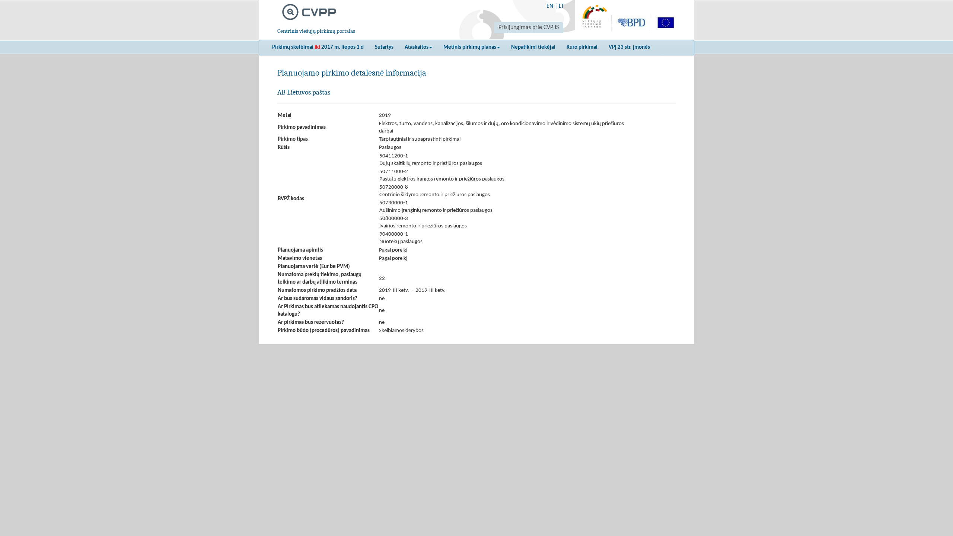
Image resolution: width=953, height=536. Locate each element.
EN (549, 6)
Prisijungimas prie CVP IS (528, 28)
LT (561, 6)
